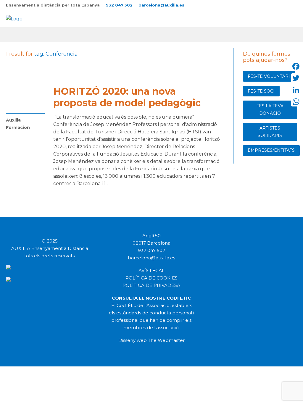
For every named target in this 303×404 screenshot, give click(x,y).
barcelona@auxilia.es (161, 5)
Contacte (171, 34)
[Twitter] (296, 78)
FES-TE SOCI (261, 91)
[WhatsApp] (296, 102)
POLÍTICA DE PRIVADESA (151, 285)
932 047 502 (119, 5)
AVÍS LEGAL (151, 270)
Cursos (73, 34)
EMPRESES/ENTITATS (271, 150)
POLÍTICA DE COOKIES (151, 278)
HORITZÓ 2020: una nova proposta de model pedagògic (127, 96)
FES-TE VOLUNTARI (269, 76)
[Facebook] (296, 66)
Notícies (141, 34)
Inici (22, 34)
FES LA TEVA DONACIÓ (269, 109)
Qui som (46, 34)
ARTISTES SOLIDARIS (270, 131)
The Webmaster (166, 340)
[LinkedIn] (296, 90)
